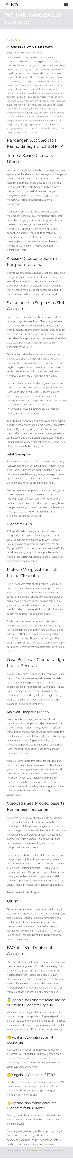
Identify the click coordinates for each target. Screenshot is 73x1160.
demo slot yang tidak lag (42, 89)
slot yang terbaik (15, 128)
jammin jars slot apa (44, 101)
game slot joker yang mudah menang (45, 93)
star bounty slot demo (36, 128)
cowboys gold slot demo (35, 65)
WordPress (59, 1151)
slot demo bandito (21, 116)
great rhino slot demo (52, 97)
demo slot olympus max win (35, 81)
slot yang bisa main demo (48, 124)
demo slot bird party (17, 69)
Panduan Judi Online (31, 52)
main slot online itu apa (29, 105)
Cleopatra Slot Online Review (30, 47)
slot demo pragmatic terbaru (42, 120)
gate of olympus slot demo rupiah (24, 97)
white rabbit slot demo (25, 132)
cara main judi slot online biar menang (27, 57)
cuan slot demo (57, 65)
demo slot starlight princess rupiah (45, 85)
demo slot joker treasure (42, 77)
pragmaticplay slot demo (36, 112)
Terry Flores (13, 52)
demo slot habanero (50, 73)
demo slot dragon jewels (27, 73)
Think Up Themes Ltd (32, 1151)
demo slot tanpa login (18, 89)
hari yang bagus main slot (20, 101)
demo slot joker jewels (18, 77)
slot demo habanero (41, 116)
